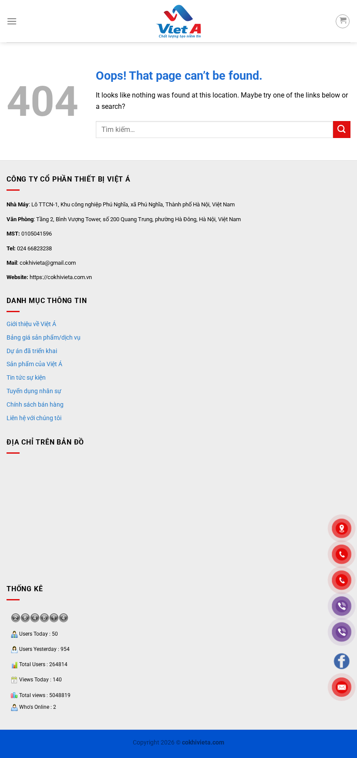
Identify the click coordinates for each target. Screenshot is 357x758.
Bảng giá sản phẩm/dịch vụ (44, 337)
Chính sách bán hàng (35, 404)
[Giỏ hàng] (343, 21)
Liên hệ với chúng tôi (34, 417)
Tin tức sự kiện (26, 377)
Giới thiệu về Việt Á (31, 323)
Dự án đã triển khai (32, 350)
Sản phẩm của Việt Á (34, 363)
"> (342, 579)
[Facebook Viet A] (342, 661)
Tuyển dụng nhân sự (34, 390)
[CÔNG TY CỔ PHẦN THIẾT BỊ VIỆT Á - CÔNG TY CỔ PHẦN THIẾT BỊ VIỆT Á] (178, 21)
